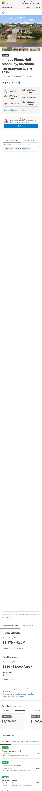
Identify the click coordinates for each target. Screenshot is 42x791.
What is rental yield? (11, 679)
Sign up (32, 3)
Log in (37, 3)
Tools (36, 7)
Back (7, 12)
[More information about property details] (19, 82)
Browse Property (8, 7)
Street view (9, 149)
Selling (28, 7)
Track (22, 126)
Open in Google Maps (23, 149)
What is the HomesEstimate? (14, 648)
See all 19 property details (14, 110)
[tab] (12, 140)
